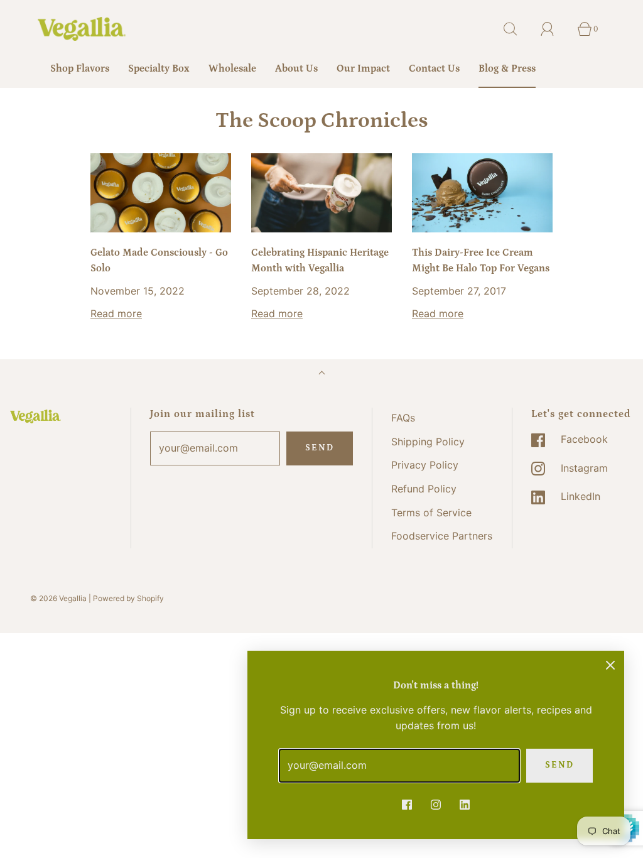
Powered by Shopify (128, 598)
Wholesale (232, 68)
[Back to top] (322, 374)
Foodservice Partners (441, 535)
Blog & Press (507, 68)
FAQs (403, 417)
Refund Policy (424, 488)
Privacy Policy (424, 465)
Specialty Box (159, 68)
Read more (116, 313)
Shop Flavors (79, 68)
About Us (296, 68)
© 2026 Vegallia (58, 598)
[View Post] (160, 192)
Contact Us (434, 68)
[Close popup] (610, 664)
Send (319, 448)
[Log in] (554, 29)
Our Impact (363, 68)
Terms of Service (431, 512)
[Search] (517, 29)
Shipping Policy (428, 441)
